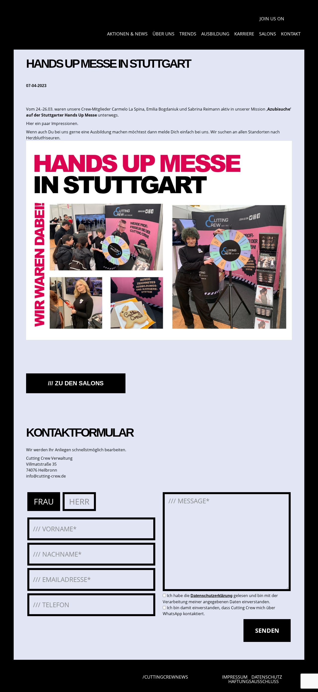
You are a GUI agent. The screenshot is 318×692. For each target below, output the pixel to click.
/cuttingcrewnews (165, 677)
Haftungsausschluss (253, 681)
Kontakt (291, 34)
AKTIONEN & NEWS (127, 34)
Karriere (244, 34)
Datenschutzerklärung (212, 596)
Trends (187, 34)
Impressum (234, 677)
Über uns (163, 34)
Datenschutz (266, 677)
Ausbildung (215, 34)
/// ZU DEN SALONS (76, 383)
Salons (267, 34)
